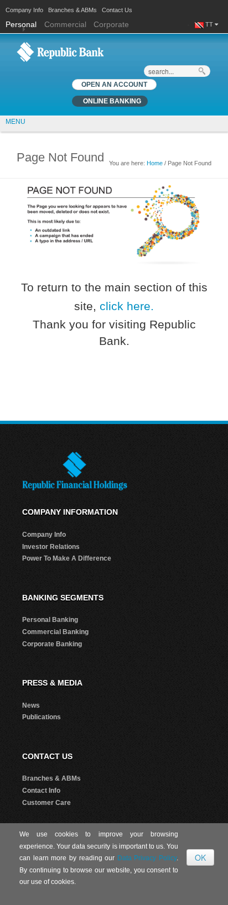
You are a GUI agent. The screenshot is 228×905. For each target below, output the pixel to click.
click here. (127, 306)
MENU (15, 121)
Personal (22, 24)
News (31, 705)
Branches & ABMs (72, 10)
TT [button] (210, 24)
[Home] (60, 51)
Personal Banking (50, 620)
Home (155, 163)
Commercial (65, 24)
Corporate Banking (52, 644)
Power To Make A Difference (66, 558)
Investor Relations (51, 547)
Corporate (111, 24)
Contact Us (117, 10)
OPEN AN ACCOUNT (114, 84)
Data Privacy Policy (147, 858)
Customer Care (46, 803)
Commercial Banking (55, 632)
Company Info (24, 10)
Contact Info (41, 790)
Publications (41, 717)
